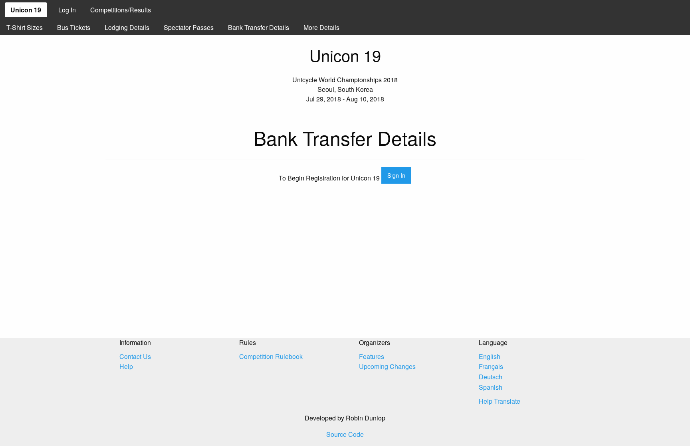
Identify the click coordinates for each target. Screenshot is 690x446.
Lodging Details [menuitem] (127, 27)
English (489, 356)
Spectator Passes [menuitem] (189, 27)
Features (371, 356)
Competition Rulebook (271, 356)
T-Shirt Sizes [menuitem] (24, 27)
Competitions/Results (120, 9)
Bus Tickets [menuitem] (73, 27)
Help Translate (499, 401)
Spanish (490, 387)
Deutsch (490, 376)
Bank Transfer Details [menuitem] (258, 27)
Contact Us (135, 356)
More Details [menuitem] (321, 27)
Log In (67, 9)
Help (126, 366)
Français (491, 366)
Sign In (396, 175)
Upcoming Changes (387, 366)
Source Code (345, 434)
